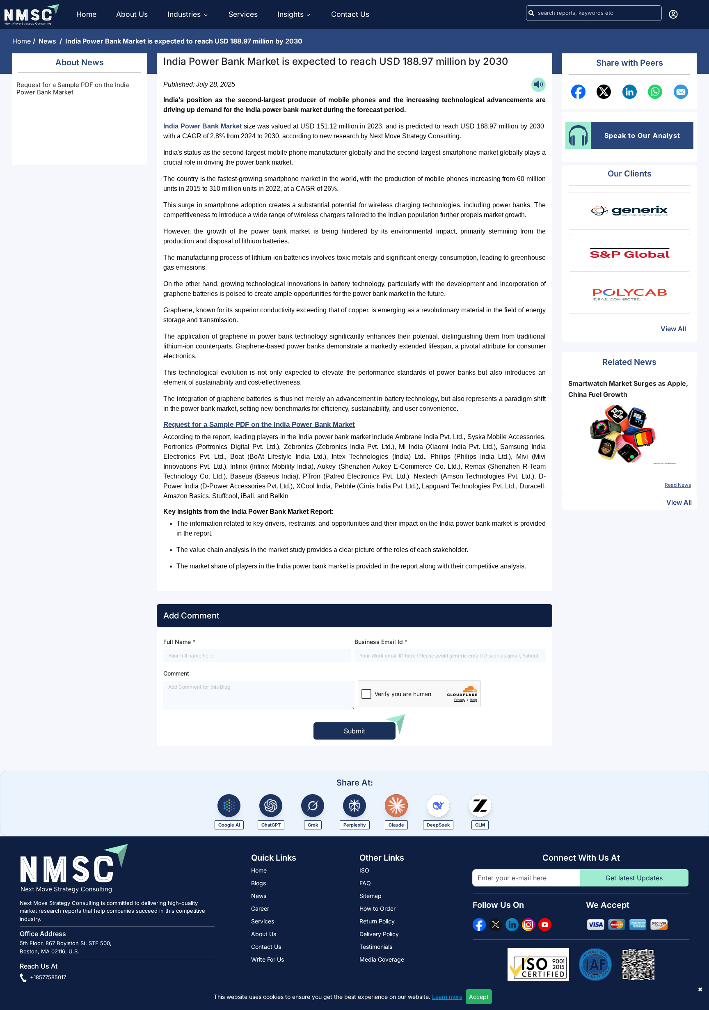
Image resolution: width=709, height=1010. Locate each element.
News (49, 41)
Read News (678, 485)
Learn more (447, 996)
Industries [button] (185, 14)
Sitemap (370, 895)
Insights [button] (290, 14)
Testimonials (375, 946)
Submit (354, 731)
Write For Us (267, 959)
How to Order (377, 908)
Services (243, 14)
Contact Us (350, 14)
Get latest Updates (634, 878)
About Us (132, 14)
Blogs (258, 882)
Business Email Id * (380, 641)
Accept (479, 996)
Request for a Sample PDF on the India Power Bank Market (72, 88)
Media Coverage (381, 959)
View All (673, 329)
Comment (176, 673)
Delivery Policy (379, 933)
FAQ (365, 882)
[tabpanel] (629, 433)
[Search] (531, 13)
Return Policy (377, 921)
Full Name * (179, 641)
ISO (364, 870)
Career (260, 908)
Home (86, 14)
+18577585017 (47, 977)
